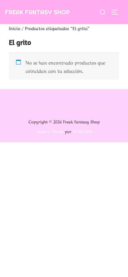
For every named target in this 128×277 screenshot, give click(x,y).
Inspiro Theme (50, 131)
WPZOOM (82, 131)
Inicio (14, 28)
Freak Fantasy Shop (37, 12)
